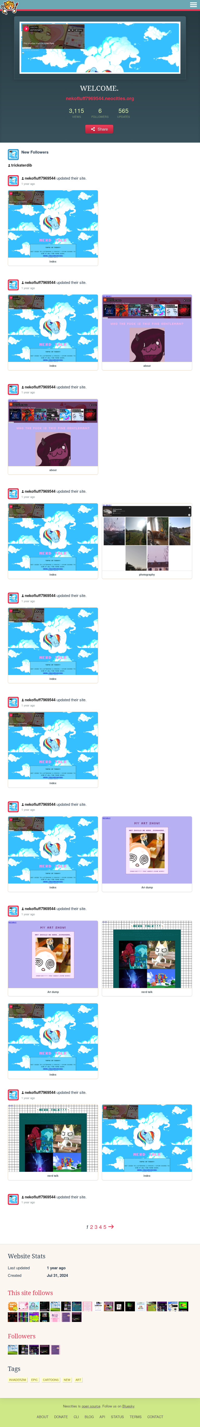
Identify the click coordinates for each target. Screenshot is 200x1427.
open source (91, 1406)
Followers (21, 1336)
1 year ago (28, 183)
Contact (155, 1416)
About (42, 1416)
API (102, 1416)
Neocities (70, 1406)
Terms (136, 1416)
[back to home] (9, 7)
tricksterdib (21, 165)
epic (34, 1380)
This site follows (30, 1293)
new (67, 1380)
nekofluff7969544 (40, 178)
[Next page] (111, 1226)
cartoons (51, 1380)
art (78, 1380)
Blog (89, 1416)
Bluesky (128, 1406)
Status (117, 1416)
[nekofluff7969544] (13, 154)
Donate (61, 1416)
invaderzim (17, 1380)
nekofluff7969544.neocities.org (100, 98)
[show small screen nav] (193, 4)
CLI (76, 1416)
